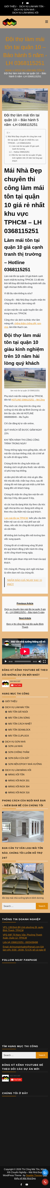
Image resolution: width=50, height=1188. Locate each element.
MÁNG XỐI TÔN (16, 774)
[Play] (5, 661)
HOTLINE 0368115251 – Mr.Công (28, 400)
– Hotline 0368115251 (20, 152)
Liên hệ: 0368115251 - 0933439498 (20, 942)
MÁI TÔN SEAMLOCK (19, 730)
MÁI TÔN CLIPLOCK (18, 736)
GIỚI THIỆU (10, 6)
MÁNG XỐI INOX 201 (18, 780)
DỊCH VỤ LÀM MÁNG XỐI (25, 13)
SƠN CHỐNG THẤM (18, 752)
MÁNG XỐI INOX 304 (18, 786)
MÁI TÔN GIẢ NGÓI (18, 712)
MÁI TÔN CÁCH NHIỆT (20, 724)
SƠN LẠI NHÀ (15, 746)
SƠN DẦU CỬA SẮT (18, 758)
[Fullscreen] (44, 661)
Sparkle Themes (34, 1175)
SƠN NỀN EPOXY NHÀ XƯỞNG (25, 764)
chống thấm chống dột (25, 323)
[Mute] (39, 661)
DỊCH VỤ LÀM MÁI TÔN (31, 6)
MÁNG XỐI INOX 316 (18, 792)
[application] (25, 651)
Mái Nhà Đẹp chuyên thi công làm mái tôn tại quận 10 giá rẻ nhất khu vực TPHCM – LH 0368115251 (24, 139)
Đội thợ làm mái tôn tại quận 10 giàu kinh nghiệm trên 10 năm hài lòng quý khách (27, 158)
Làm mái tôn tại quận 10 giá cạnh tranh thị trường (25, 147)
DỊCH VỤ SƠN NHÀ (24, 9)
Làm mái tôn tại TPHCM (16, 518)
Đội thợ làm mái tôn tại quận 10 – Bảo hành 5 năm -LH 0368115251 (21, 120)
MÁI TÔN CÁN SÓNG (19, 718)
